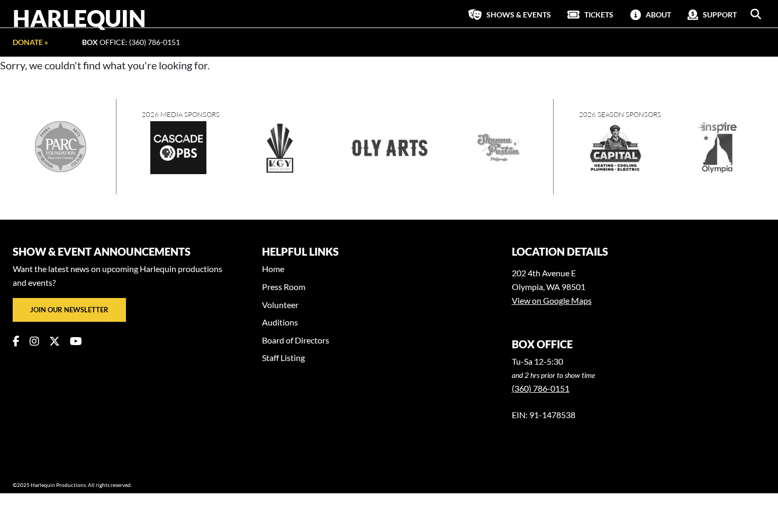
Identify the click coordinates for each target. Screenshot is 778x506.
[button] (755, 14)
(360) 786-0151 (540, 388)
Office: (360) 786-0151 (131, 42)
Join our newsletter (69, 309)
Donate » (30, 42)
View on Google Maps (552, 300)
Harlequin (79, 18)
